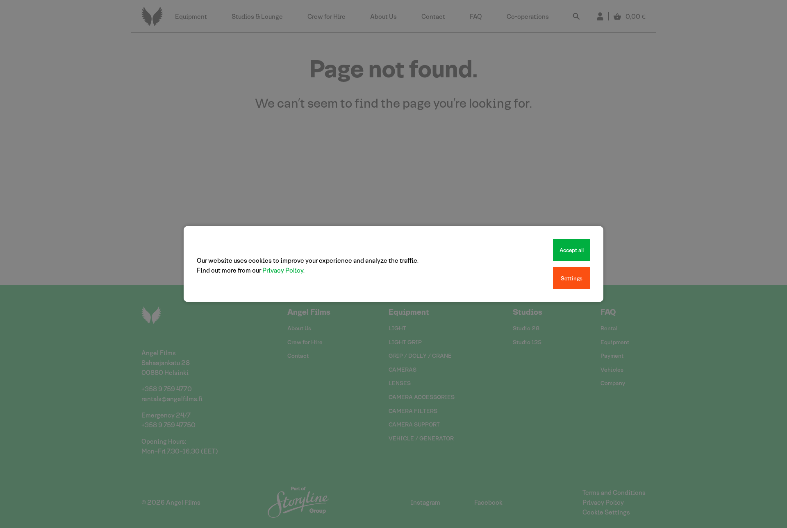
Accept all (572, 249)
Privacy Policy (282, 270)
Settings (571, 278)
